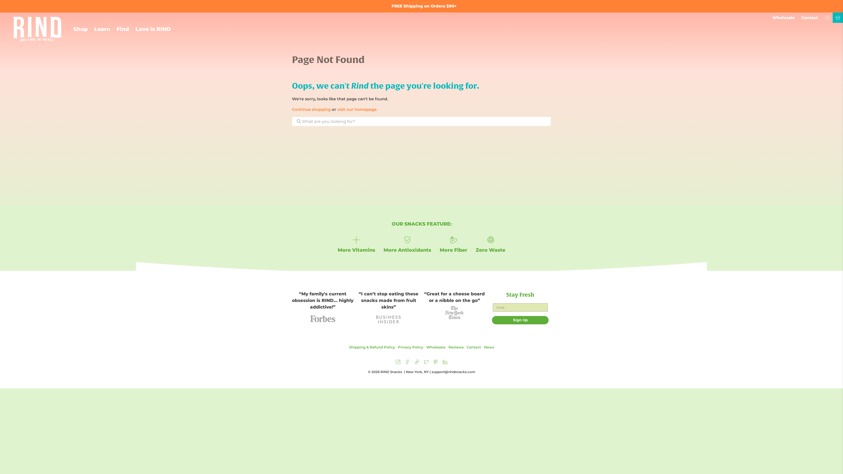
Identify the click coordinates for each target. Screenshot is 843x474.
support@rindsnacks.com (453, 372)
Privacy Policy (410, 347)
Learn (102, 29)
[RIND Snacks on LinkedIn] (445, 363)
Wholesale (783, 17)
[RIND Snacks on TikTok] (416, 363)
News (489, 347)
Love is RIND (153, 29)
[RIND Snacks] (38, 29)
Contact (809, 17)
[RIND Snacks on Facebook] (407, 363)
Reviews (456, 347)
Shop (80, 29)
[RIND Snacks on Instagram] (398, 363)
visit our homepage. (357, 109)
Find (123, 29)
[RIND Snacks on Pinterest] (435, 363)
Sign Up (520, 320)
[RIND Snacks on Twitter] (426, 363)
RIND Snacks (391, 372)
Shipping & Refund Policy (372, 347)
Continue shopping (311, 109)
